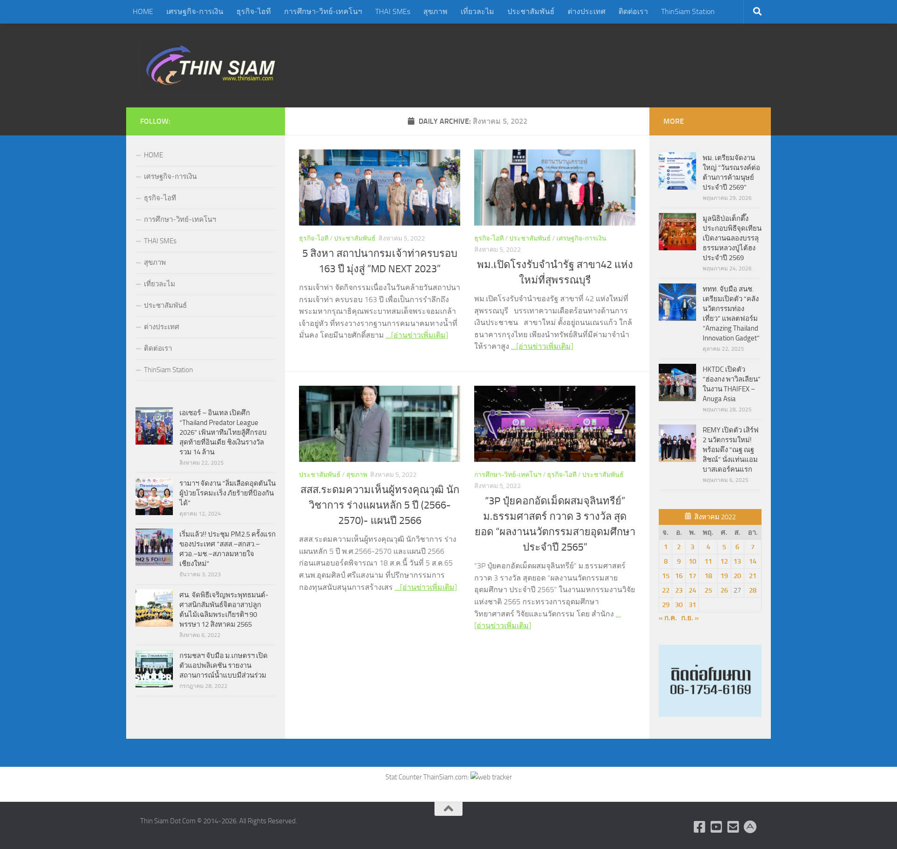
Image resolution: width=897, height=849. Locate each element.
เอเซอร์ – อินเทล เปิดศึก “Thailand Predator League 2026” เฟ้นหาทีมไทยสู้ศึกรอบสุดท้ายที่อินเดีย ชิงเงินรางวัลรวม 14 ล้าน (223, 432)
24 (692, 590)
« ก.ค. (668, 618)
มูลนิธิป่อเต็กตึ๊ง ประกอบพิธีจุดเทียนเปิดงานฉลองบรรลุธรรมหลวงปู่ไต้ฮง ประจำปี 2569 (732, 238)
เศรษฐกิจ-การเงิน (194, 11)
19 (724, 576)
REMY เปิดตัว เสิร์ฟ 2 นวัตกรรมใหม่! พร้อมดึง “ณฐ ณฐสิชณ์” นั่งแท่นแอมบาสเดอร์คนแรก (731, 450)
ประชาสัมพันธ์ (531, 11)
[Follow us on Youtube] (716, 827)
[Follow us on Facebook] (699, 827)
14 (752, 561)
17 (692, 576)
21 (752, 576)
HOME (143, 11)
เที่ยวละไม (477, 11)
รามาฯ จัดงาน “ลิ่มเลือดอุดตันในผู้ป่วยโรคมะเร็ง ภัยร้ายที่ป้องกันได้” (227, 493)
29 (665, 605)
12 (724, 561)
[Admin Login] (750, 827)
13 (737, 561)
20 (737, 576)
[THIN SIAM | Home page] (210, 65)
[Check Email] (733, 827)
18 (708, 576)
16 (679, 576)
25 (708, 590)
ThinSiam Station (688, 11)
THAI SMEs (392, 11)
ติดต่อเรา (633, 11)
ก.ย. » (690, 618)
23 (679, 590)
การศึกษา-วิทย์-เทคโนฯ (323, 11)
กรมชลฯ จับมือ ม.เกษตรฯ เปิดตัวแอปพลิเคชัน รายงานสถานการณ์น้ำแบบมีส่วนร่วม (223, 665)
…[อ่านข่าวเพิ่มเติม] (417, 335)
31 (692, 605)
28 (752, 590)
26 (724, 590)
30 (679, 605)
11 (708, 561)
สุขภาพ (435, 11)
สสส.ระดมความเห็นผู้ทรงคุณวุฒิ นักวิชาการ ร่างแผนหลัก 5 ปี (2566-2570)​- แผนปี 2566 (379, 505)
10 (692, 561)
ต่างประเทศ (586, 11)
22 (665, 590)
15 (665, 576)
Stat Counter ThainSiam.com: (427, 777)
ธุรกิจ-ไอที (253, 11)
